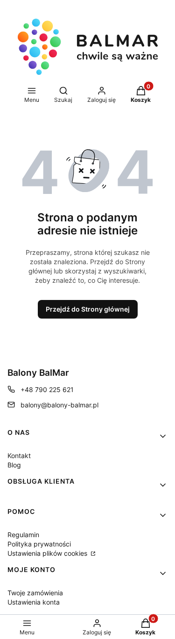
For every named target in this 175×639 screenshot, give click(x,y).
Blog (14, 465)
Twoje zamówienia (35, 593)
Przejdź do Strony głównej (88, 309)
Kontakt (19, 455)
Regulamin (23, 535)
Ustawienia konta (33, 602)
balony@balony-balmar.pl (59, 405)
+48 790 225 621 (47, 389)
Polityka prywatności (39, 544)
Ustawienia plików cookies (48, 553)
